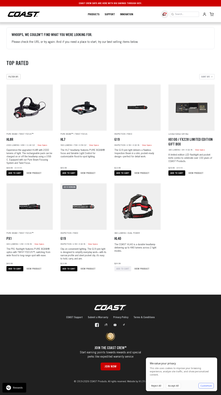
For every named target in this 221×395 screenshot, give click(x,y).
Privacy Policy (120, 317)
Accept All (173, 385)
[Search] (172, 14)
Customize (206, 385)
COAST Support (74, 317)
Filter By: (13, 76)
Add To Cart (14, 173)
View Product (34, 173)
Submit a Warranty (98, 317)
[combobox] (207, 76)
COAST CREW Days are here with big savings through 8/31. (110, 3)
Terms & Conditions (144, 317)
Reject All (156, 385)
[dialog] (181, 374)
